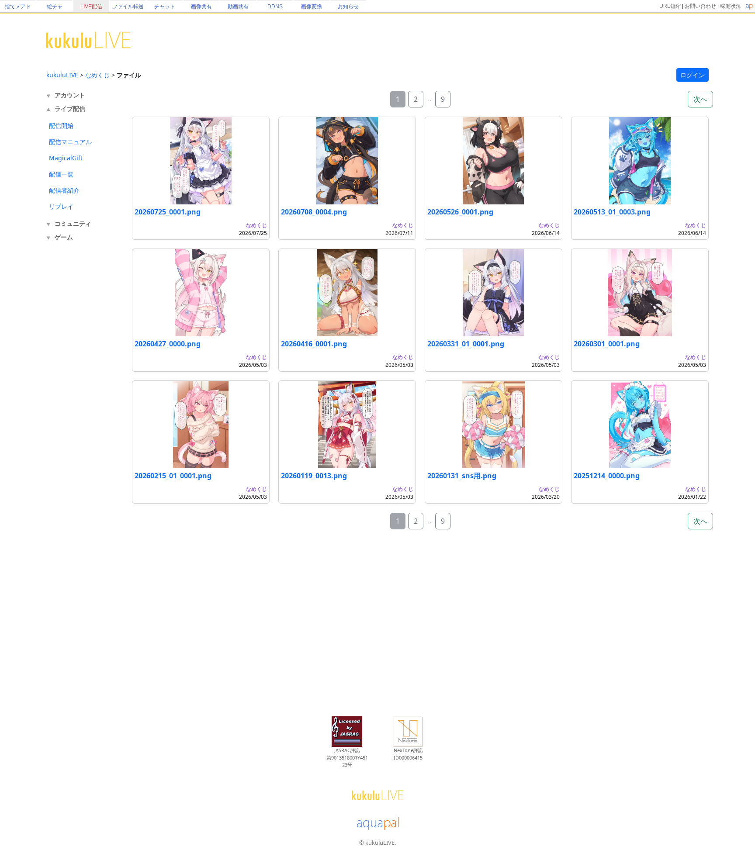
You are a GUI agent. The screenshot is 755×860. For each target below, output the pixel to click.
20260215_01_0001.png (173, 475)
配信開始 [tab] (61, 125)
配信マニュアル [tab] (70, 142)
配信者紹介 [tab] (64, 190)
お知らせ (348, 6)
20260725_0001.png (168, 212)
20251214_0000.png (607, 475)
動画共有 (238, 6)
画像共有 (201, 6)
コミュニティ (73, 223)
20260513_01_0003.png (612, 212)
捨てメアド (18, 6)
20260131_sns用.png (461, 475)
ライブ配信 (70, 108)
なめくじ (97, 75)
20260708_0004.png (314, 212)
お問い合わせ (700, 6)
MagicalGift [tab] (66, 158)
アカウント (70, 95)
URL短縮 (670, 6)
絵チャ (54, 6)
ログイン (692, 75)
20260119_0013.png (314, 475)
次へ (700, 99)
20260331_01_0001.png (465, 344)
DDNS (275, 6)
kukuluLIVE (62, 75)
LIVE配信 (91, 6)
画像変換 (311, 6)
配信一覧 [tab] (61, 174)
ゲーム (64, 237)
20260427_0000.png (168, 344)
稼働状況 (730, 6)
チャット (164, 6)
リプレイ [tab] (61, 206)
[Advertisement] (81, 388)
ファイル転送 (128, 6)
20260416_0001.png (314, 344)
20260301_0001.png (607, 344)
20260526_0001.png (460, 212)
